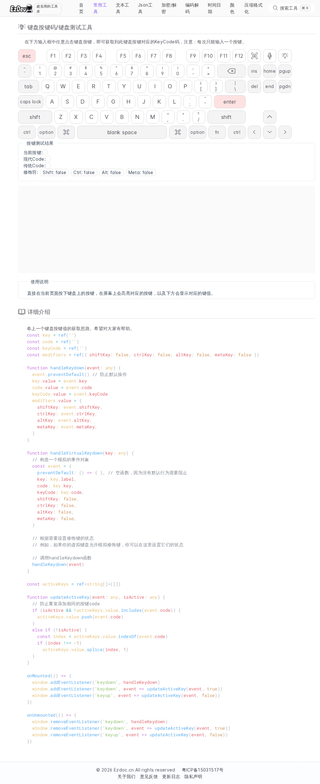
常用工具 (100, 8)
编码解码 (192, 8)
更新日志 (171, 776)
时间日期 (214, 8)
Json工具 (145, 8)
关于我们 (126, 776)
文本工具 (122, 8)
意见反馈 (149, 776)
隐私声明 (193, 776)
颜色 (232, 8)
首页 (81, 8)
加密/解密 (169, 8)
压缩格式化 (253, 8)
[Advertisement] (166, 229)
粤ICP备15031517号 (203, 769)
